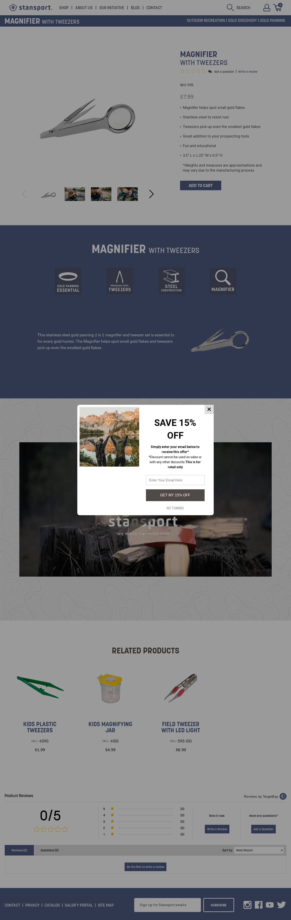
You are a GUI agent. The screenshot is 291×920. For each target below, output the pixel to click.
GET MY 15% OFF (175, 495)
